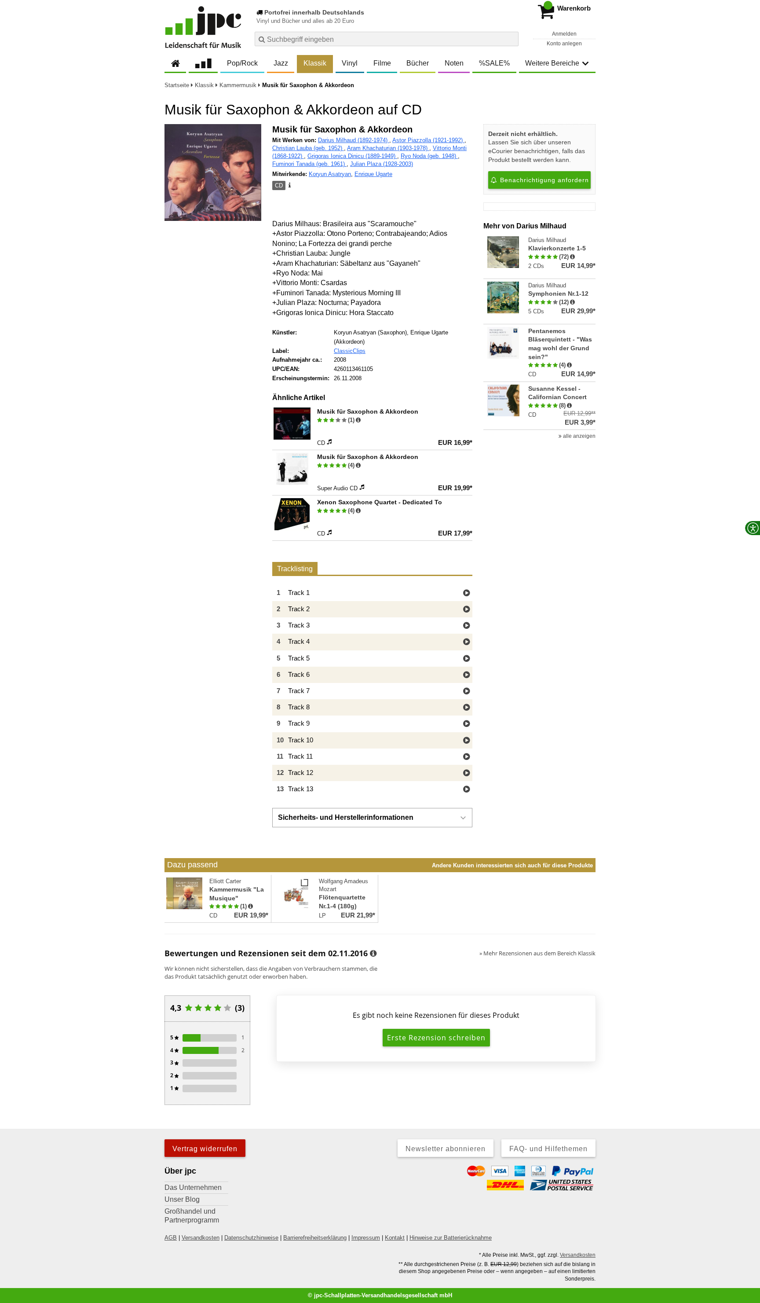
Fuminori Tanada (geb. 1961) (309, 164)
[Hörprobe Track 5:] (466, 658)
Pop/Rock (242, 63)
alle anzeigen (579, 436)
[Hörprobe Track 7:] (466, 691)
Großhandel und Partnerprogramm (191, 1216)
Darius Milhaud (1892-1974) (353, 140)
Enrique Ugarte (373, 174)
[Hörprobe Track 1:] (466, 593)
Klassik (314, 63)
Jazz (281, 63)
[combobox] (387, 39)
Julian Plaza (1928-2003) (381, 164)
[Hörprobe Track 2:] (466, 609)
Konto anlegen (564, 43)
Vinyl (350, 63)
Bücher (417, 63)
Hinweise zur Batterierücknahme (450, 1237)
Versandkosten (200, 1237)
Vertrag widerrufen (205, 1149)
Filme (382, 63)
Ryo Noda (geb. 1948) (429, 156)
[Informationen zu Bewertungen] (373, 954)
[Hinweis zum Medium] (289, 186)
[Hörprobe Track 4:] (466, 642)
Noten (454, 63)
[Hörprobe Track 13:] (466, 789)
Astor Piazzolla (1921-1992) (428, 140)
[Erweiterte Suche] (511, 39)
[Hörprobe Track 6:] (466, 675)
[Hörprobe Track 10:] (466, 740)
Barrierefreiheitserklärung (315, 1237)
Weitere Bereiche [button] (552, 63)
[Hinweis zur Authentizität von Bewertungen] (358, 420)
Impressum (365, 1237)
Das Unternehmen (193, 1187)
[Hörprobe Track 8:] (466, 707)
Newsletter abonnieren (446, 1149)
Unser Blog (182, 1199)
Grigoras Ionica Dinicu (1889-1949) (352, 156)
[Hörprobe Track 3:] (466, 625)
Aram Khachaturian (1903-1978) (388, 148)
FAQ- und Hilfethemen (548, 1149)
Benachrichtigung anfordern (543, 180)
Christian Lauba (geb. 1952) (308, 148)
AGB (170, 1237)
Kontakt (395, 1237)
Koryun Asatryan (330, 174)
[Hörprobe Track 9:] (466, 724)
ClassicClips (349, 351)
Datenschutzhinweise (251, 1237)
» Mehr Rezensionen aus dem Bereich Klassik (537, 953)
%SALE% (494, 63)
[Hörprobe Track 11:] (466, 757)
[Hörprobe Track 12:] (466, 773)
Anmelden (564, 34)
